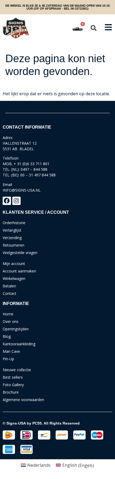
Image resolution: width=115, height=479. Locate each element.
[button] (93, 28)
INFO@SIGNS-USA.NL (22, 190)
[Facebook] (7, 201)
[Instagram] (16, 201)
